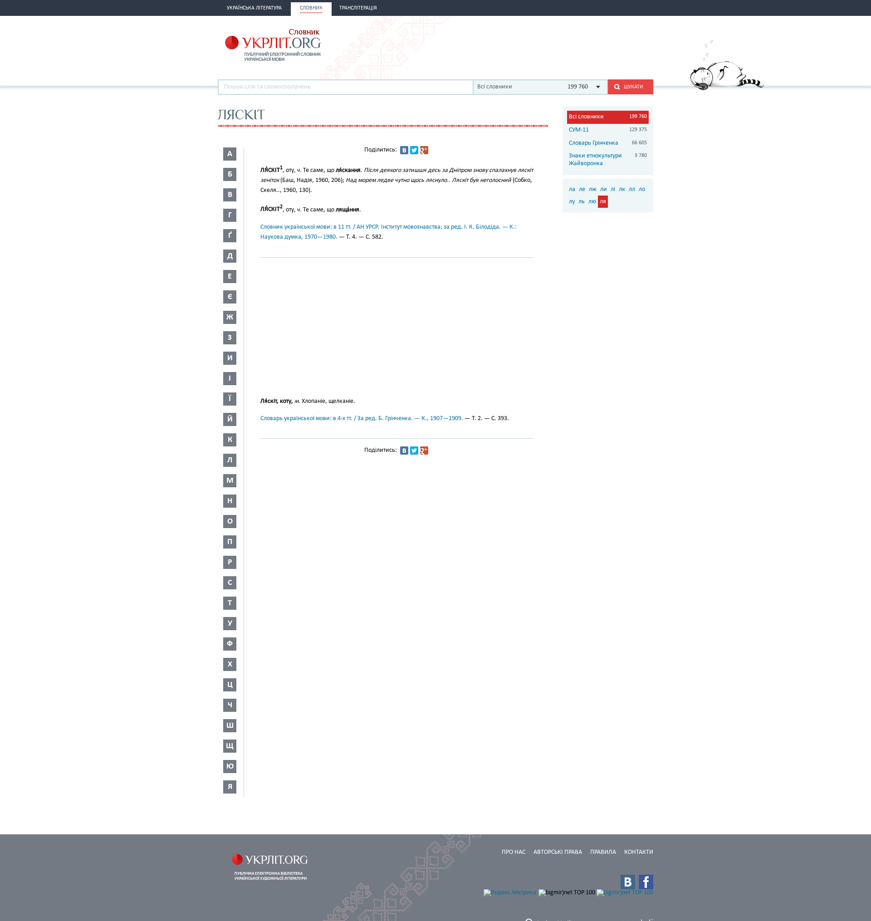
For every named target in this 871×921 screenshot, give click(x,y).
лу (572, 201)
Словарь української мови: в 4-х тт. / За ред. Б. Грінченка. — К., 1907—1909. (361, 418)
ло (642, 189)
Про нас (513, 852)
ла (572, 189)
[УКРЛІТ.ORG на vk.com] (628, 882)
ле (582, 189)
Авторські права (557, 852)
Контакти (638, 852)
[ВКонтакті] (404, 150)
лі (613, 189)
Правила (603, 852)
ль (581, 201)
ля (603, 201)
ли (603, 189)
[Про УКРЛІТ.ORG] (727, 88)
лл (632, 189)
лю (592, 201)
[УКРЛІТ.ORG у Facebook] (646, 882)
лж (593, 189)
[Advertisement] (547, 44)
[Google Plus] (424, 150)
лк (622, 189)
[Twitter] (414, 150)
